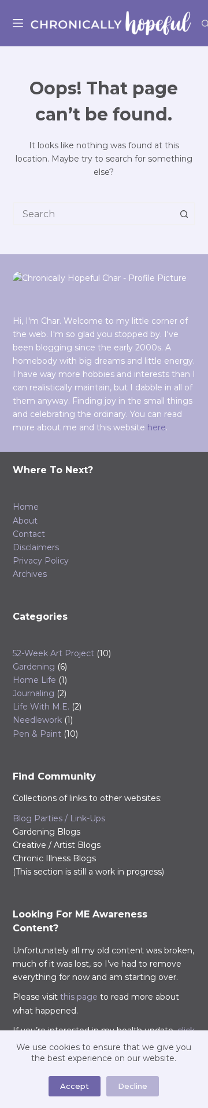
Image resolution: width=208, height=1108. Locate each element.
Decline (132, 1086)
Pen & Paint (37, 734)
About (25, 520)
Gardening (34, 666)
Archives (30, 574)
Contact (29, 534)
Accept (74, 1086)
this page (79, 997)
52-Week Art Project (53, 653)
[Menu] (18, 23)
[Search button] (183, 213)
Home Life (34, 680)
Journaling (33, 693)
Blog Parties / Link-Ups (59, 818)
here (156, 427)
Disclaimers (36, 547)
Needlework (37, 720)
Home (26, 507)
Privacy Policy (41, 560)
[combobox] (94, 213)
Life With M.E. (41, 706)
